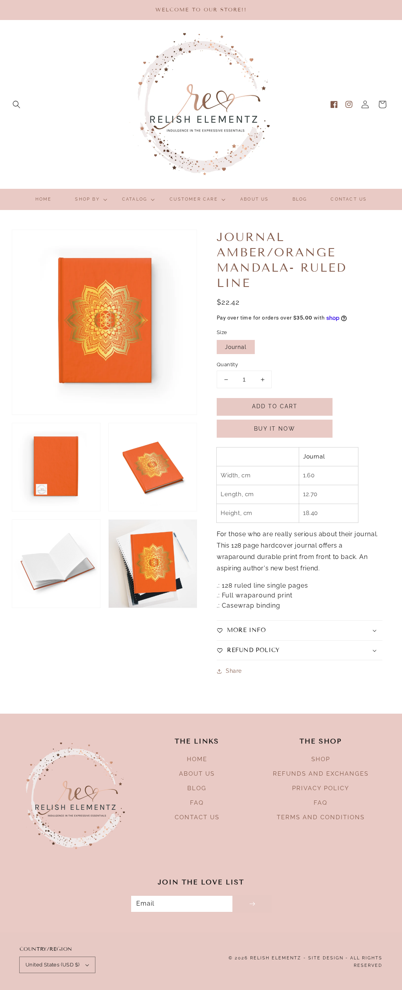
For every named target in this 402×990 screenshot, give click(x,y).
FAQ (197, 802)
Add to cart (275, 406)
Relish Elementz (275, 958)
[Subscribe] (252, 904)
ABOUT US (197, 773)
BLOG (196, 788)
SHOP (320, 759)
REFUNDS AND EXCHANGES (321, 773)
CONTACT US (197, 817)
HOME (197, 759)
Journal (236, 347)
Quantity (227, 364)
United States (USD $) (52, 965)
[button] (16, 104)
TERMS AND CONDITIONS (321, 817)
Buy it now (274, 429)
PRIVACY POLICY (320, 788)
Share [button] (234, 671)
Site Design (326, 958)
